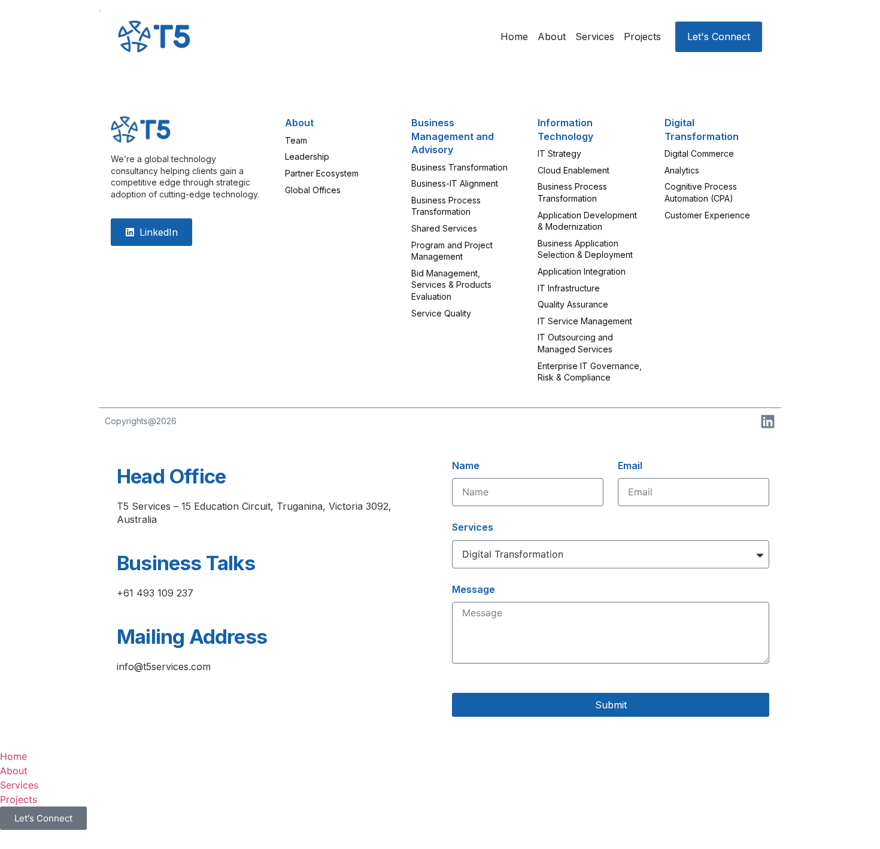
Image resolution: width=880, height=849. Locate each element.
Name (466, 465)
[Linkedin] (767, 421)
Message (473, 589)
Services (472, 527)
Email (630, 465)
